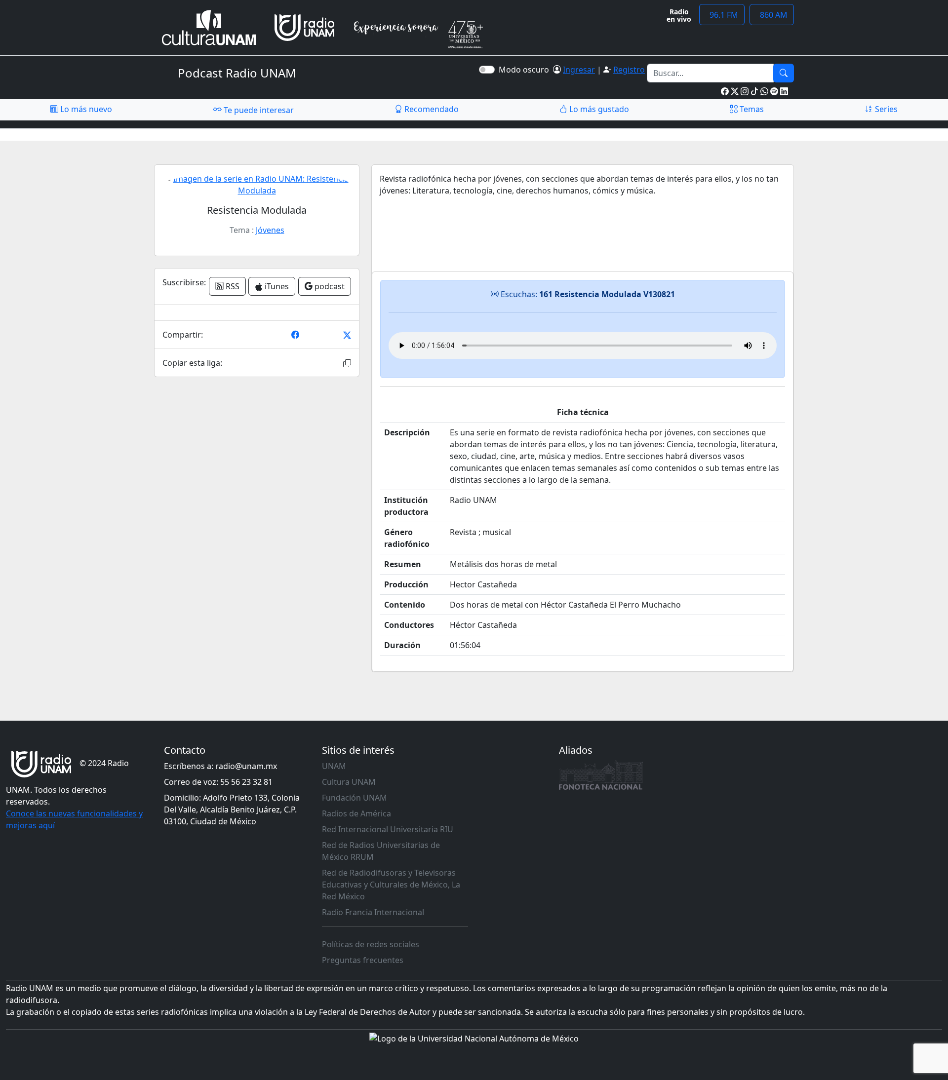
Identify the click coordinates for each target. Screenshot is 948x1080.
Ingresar (579, 69)
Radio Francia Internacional (373, 912)
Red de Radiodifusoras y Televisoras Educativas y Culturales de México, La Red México (391, 884)
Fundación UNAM (354, 797)
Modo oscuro (526, 69)
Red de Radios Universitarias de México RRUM (381, 851)
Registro (629, 69)
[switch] (487, 70)
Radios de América (356, 813)
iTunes (276, 286)
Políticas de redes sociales (370, 944)
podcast (329, 286)
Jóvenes (270, 230)
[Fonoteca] (601, 775)
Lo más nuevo (85, 109)
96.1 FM (722, 14)
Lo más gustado (598, 109)
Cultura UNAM (349, 781)
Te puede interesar (258, 110)
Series (885, 109)
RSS (231, 286)
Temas (751, 109)
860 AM (772, 14)
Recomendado (430, 109)
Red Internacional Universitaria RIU (387, 829)
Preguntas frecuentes (362, 960)
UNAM (334, 766)
